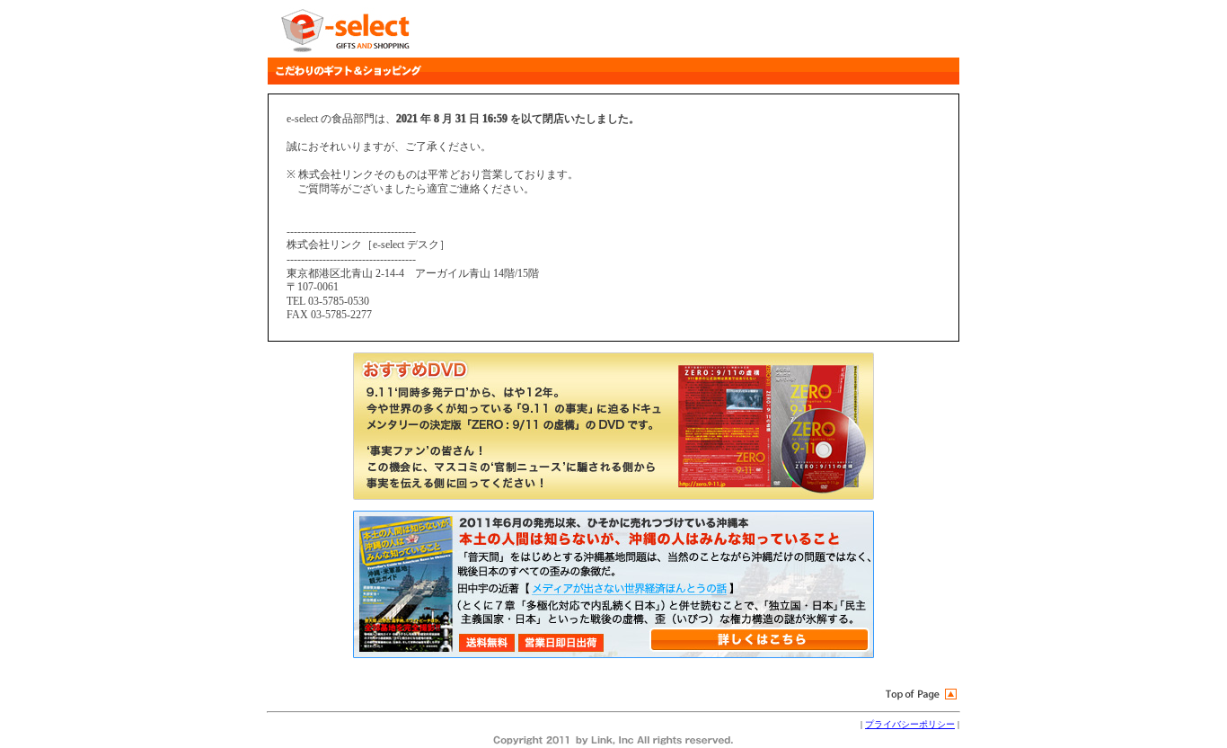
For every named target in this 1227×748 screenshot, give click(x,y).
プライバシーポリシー (910, 724)
